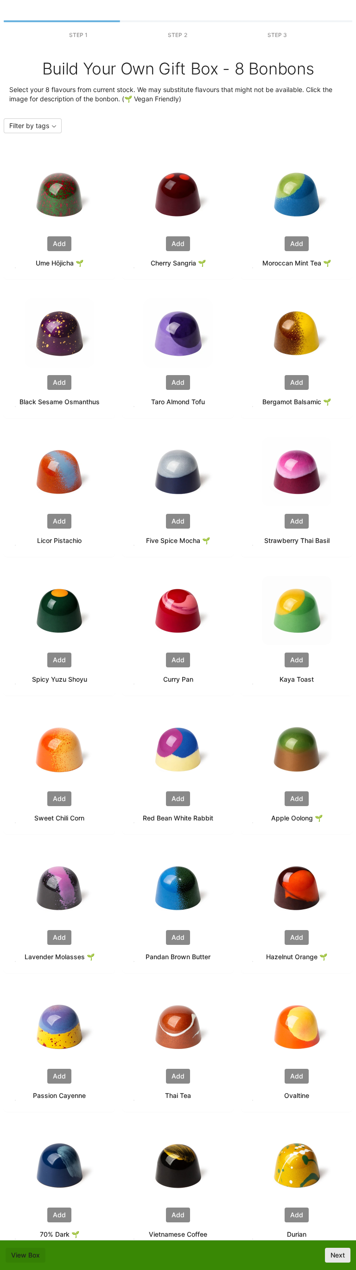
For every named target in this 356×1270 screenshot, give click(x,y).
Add (59, 243)
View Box (25, 1255)
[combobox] (33, 125)
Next (338, 1255)
